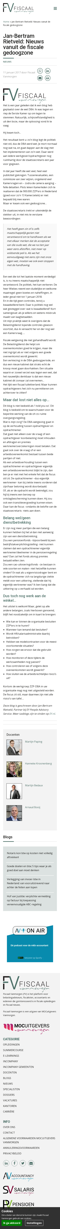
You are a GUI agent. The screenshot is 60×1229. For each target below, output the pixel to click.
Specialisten (11, 1089)
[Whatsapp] (40, 71)
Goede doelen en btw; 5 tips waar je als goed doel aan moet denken (29, 868)
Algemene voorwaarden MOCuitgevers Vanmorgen (29, 1140)
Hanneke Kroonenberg (38, 757)
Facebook (15, 1163)
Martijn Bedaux (34, 779)
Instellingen (34, 1223)
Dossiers (9, 1095)
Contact (9, 1132)
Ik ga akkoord (11, 1223)
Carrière (8, 1111)
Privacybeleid (12, 1153)
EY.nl (52, 713)
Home (6, 21)
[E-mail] (40, 78)
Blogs (7, 1078)
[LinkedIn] (47, 71)
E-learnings (11, 1055)
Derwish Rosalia (34, 822)
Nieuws (7, 61)
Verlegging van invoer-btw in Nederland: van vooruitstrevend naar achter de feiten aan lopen (28, 883)
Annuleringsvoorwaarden (21, 1148)
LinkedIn (6, 1163)
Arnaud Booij (32, 800)
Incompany (10, 1061)
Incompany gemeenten (18, 1067)
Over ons (9, 1127)
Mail (31, 1163)
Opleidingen (11, 1044)
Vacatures (10, 1100)
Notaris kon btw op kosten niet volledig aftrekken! (30, 855)
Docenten (10, 1072)
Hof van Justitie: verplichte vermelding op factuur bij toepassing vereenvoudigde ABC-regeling (29, 900)
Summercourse (13, 1050)
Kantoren (10, 1106)
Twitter (23, 1163)
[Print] (47, 78)
